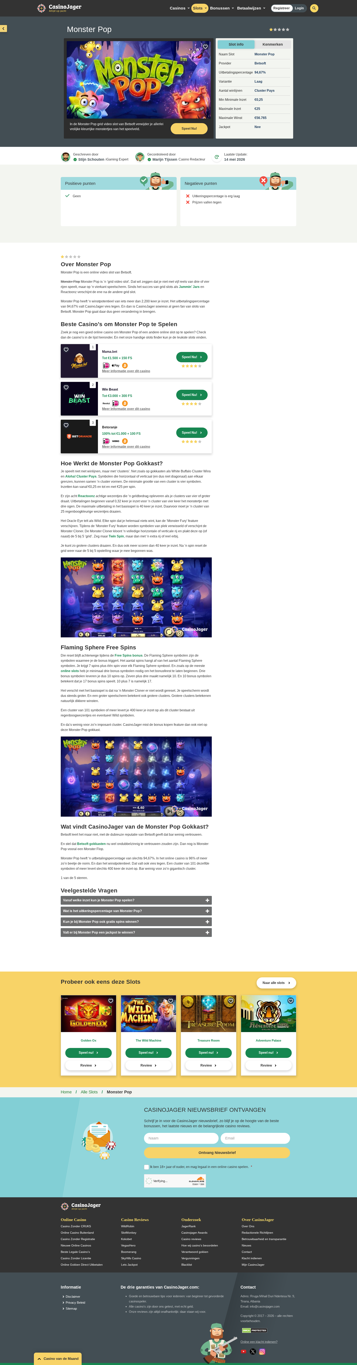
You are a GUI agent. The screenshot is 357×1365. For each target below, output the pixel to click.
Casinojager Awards (194, 1232)
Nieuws (246, 1245)
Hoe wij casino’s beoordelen (199, 1245)
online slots (70, 671)
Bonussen (220, 8)
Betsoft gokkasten (91, 844)
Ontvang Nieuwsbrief (217, 1153)
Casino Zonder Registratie (78, 1239)
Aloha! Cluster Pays (80, 476)
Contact (247, 1251)
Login (299, 8)
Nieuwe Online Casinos (76, 1245)
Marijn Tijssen (164, 159)
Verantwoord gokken (194, 1251)
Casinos (178, 8)
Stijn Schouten (91, 159)
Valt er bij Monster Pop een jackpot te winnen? (99, 932)
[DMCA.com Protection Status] (254, 1330)
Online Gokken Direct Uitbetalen (82, 1264)
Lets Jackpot (129, 1264)
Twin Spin (116, 536)
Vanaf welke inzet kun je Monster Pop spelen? (98, 900)
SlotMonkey (128, 1232)
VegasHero (128, 1245)
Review (86, 1065)
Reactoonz (86, 496)
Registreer (281, 8)
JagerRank (188, 1226)
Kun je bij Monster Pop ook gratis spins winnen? (101, 921)
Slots (198, 8)
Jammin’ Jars (189, 287)
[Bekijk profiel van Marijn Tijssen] (140, 157)
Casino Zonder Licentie (76, 1258)
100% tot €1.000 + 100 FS (121, 433)
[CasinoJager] (63, 8)
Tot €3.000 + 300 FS (117, 396)
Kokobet (126, 1239)
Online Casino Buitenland (77, 1232)
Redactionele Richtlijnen (257, 1232)
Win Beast (110, 389)
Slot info (236, 44)
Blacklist (186, 1264)
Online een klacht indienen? (258, 1342)
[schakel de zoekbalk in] (314, 8)
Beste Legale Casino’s (75, 1251)
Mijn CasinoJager (253, 1264)
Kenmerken (273, 44)
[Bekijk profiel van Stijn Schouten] (66, 157)
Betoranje (109, 427)
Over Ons (248, 1226)
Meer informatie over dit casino (126, 371)
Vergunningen (190, 1258)
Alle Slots (89, 1092)
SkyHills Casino (131, 1258)
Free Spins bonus (129, 655)
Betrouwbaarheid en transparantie (264, 1239)
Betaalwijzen (249, 8)
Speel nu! (86, 1052)
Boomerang (128, 1251)
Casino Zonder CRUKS (76, 1226)
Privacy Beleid (75, 1302)
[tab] (136, 900)
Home (66, 1092)
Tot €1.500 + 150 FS (117, 358)
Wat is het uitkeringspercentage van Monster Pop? (102, 911)
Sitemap (71, 1308)
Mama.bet (109, 351)
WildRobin (127, 1226)
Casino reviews (191, 1239)
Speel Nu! (189, 128)
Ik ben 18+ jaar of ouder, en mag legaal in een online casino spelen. (201, 1167)
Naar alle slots (274, 983)
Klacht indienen (252, 1258)
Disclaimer (73, 1296)
